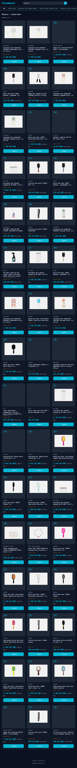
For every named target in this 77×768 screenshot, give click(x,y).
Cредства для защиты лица (27, 8)
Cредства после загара (68, 8)
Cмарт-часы (11, 8)
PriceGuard (8, 3)
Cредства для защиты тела (49, 8)
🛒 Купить (13, 61)
